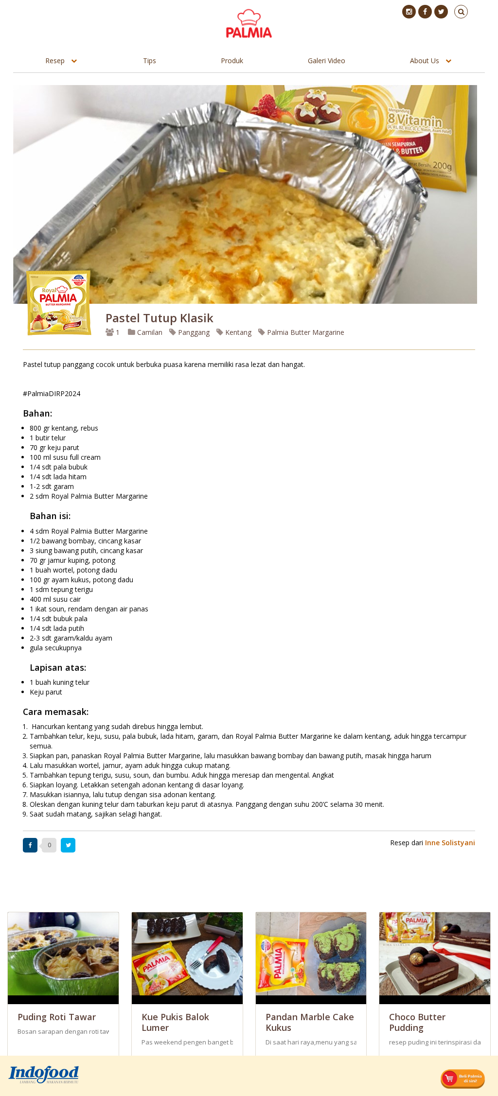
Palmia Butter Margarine (304, 332)
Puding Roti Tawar (57, 1017)
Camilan (148, 332)
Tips (149, 60)
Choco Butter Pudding (417, 1022)
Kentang (237, 332)
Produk (232, 60)
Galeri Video (326, 60)
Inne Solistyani (450, 842)
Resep (55, 60)
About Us (424, 60)
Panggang (193, 332)
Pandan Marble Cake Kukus (310, 1022)
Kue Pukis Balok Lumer (175, 1022)
